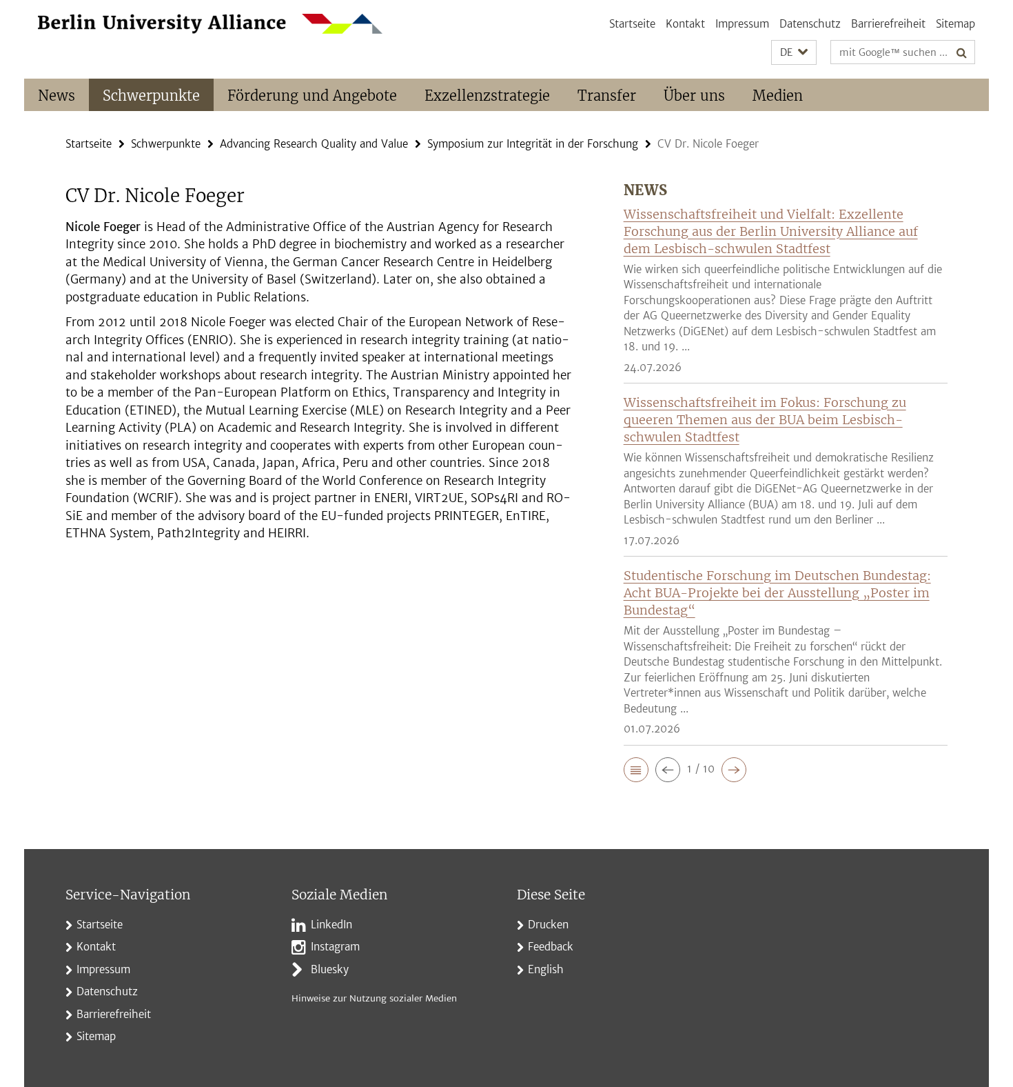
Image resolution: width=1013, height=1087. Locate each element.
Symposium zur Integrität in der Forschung (532, 143)
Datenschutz (810, 23)
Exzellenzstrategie (487, 95)
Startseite (632, 23)
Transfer (606, 95)
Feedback (550, 946)
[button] (794, 53)
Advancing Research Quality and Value (314, 143)
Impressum (742, 23)
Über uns (694, 95)
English (546, 969)
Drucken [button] (548, 924)
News (56, 95)
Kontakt (685, 23)
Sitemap (955, 23)
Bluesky (330, 969)
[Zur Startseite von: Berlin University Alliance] (210, 24)
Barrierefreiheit (888, 23)
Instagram (335, 946)
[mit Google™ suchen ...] (961, 52)
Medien (778, 95)
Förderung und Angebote (312, 95)
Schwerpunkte (151, 95)
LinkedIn (331, 924)
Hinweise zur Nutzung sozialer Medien (374, 998)
